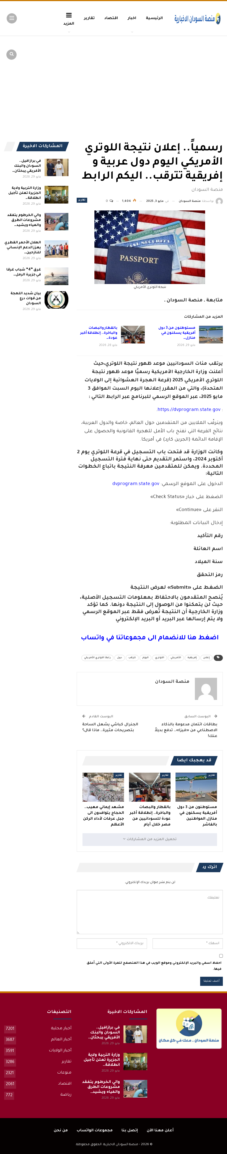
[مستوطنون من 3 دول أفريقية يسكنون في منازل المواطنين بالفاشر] (211, 334)
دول (119, 658)
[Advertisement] (179, 77)
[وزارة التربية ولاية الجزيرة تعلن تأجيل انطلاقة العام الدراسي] (56, 195)
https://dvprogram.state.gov (189, 410)
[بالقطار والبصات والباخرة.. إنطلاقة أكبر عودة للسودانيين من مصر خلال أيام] (133, 334)
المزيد (68, 24)
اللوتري (159, 658)
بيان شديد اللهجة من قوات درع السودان (26, 299)
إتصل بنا (130, 1131)
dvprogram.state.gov (135, 484)
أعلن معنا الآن (160, 1131)
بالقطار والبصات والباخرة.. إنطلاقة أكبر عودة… (98, 333)
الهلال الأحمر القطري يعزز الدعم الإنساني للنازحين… (22, 248)
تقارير (89, 18)
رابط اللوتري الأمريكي (97, 658)
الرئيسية (154, 18)
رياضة (65, 1095)
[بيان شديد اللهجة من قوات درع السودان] (56, 300)
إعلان (206, 658)
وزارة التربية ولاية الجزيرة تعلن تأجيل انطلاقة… (24, 193)
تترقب (132, 658)
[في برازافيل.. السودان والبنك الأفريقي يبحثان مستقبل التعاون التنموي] (56, 167)
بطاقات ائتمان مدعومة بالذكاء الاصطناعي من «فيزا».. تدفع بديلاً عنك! (186, 730)
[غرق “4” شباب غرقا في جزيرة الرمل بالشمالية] (56, 276)
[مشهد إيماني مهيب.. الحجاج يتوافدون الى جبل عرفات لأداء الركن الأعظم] (103, 787)
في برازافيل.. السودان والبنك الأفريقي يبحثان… (26, 166)
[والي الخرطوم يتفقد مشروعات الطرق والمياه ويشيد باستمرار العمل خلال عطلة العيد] (56, 222)
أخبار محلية (61, 1029)
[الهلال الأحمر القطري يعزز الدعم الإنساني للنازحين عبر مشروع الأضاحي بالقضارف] (56, 249)
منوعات (64, 1073)
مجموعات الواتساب (95, 1131)
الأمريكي (176, 658)
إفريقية (192, 658)
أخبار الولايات (60, 1051)
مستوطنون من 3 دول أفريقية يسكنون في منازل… (176, 333)
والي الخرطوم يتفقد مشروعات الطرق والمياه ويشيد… (24, 220)
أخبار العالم (61, 1040)
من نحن (61, 1131)
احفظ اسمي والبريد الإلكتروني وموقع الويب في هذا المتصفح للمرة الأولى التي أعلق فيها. (154, 966)
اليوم (145, 658)
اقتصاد (111, 18)
